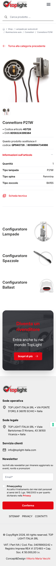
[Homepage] (3, 29)
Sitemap (14, 516)
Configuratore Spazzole (14, 258)
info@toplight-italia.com (22, 449)
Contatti (41, 516)
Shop (10, 29)
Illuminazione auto (14, 32)
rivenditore (28, 326)
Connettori (29, 32)
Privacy (27, 495)
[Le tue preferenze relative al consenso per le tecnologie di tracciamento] (53, 425)
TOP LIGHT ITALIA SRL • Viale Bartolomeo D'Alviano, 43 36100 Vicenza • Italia (27, 430)
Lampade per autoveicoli (26, 29)
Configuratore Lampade (14, 231)
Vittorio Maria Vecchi (38, 558)
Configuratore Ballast (14, 285)
